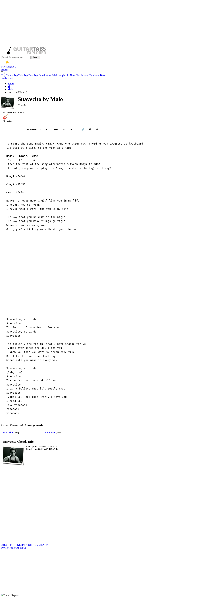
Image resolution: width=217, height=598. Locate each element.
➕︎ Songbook (11, 129)
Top (3, 72)
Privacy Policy (8, 547)
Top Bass (28, 75)
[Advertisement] (96, 23)
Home (4, 69)
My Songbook (8, 66)
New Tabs (89, 75)
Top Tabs (18, 75)
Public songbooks (60, 75)
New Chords (76, 75)
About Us (21, 547)
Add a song (7, 78)
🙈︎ (97, 129)
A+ (71, 129)
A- (64, 129)
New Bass (100, 75)
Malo (10, 89)
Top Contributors (42, 75)
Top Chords (7, 75)
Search (36, 57)
